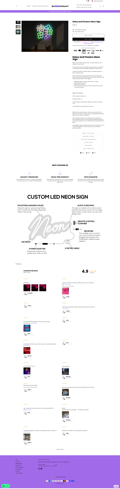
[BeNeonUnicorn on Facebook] (41, 468)
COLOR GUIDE (88, 142)
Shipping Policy (19, 463)
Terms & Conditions (20, 467)
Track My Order (19, 473)
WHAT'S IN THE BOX (88, 133)
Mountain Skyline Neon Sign (32, 387)
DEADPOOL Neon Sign (31, 366)
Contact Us (18, 461)
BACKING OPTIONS (88, 136)
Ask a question (88, 148)
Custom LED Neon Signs (69, 286)
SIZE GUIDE (88, 145)
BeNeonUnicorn (75, 112)
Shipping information (88, 139)
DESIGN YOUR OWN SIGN (40, 6)
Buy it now (88, 39)
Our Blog (17, 471)
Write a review (27, 272)
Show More (68, 284)
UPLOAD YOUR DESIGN (84, 4)
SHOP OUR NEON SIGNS (84, 7)
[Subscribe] (56, 465)
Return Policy (18, 465)
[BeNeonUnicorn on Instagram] (39, 468)
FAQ (16, 459)
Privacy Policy (18, 469)
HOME (29, 6)
